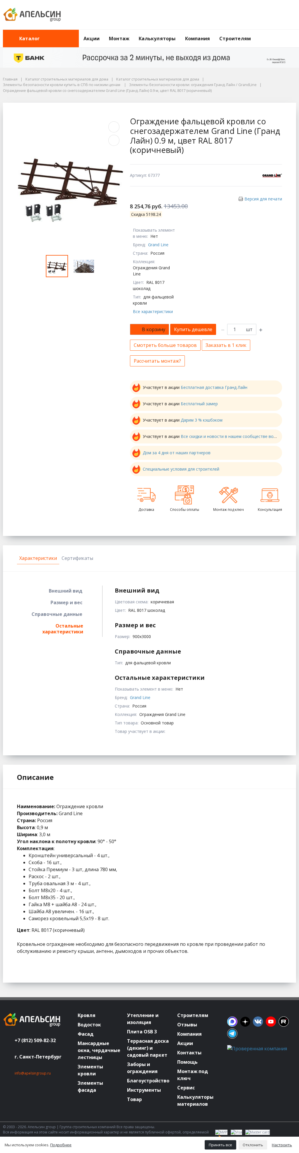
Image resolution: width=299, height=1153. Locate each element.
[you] (271, 1021)
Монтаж (119, 38)
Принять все (220, 1144)
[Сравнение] (273, 15)
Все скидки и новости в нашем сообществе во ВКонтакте (239, 436)
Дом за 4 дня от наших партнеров (177, 452)
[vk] (258, 1021)
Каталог (29, 38)
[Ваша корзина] (286, 15)
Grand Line (158, 244)
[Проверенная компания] (257, 1048)
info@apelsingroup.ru (33, 1073)
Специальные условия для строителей (181, 469)
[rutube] (284, 1021)
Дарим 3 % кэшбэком (201, 420)
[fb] (232, 1021)
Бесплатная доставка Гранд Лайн (214, 387)
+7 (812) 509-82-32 (35, 1040)
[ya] (245, 1021)
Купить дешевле (193, 329)
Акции (92, 38)
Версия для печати (263, 199)
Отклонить (253, 1144)
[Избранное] (259, 15)
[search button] (293, 33)
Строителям (235, 38)
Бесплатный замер (199, 403)
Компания (197, 38)
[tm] (232, 1033)
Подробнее (61, 1144)
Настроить (282, 1144)
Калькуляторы (157, 38)
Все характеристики (153, 311)
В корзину (153, 329)
